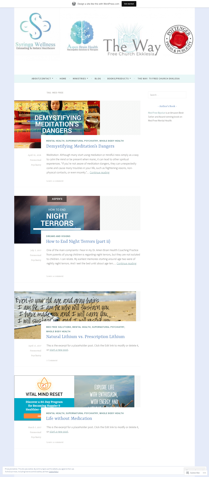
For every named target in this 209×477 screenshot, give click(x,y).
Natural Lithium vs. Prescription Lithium (85, 337)
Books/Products (118, 78)
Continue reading (99, 172)
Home (63, 78)
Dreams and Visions (58, 236)
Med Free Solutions (58, 326)
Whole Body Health (111, 140)
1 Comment (52, 360)
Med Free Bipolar (156, 112)
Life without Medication (69, 418)
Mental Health (55, 140)
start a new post (59, 349)
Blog (98, 78)
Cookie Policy (53, 471)
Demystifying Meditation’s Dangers (80, 146)
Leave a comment (55, 181)
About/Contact (41, 78)
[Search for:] (167, 94)
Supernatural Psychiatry (82, 140)
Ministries (79, 78)
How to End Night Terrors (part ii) (78, 241)
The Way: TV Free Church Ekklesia (159, 78)
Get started (129, 4)
